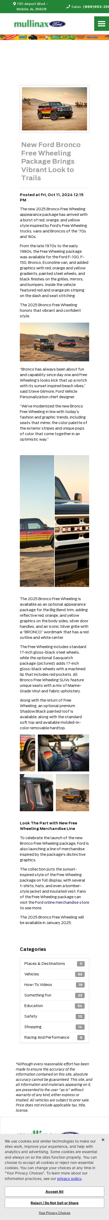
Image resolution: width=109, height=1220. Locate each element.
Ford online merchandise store (62, 902)
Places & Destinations (53, 963)
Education (53, 1006)
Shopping (53, 1027)
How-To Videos (53, 985)
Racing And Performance (53, 1037)
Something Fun (53, 995)
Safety (53, 1016)
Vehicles (53, 974)
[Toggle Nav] (101, 23)
